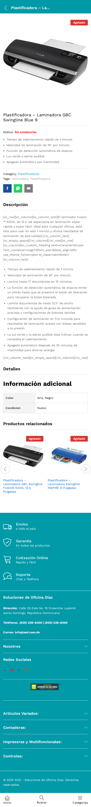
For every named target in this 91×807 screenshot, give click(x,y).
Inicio (7, 802)
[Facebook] (4, 670)
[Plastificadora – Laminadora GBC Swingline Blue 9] (7, 188)
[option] (23, 468)
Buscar (42, 802)
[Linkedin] (19, 670)
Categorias (80, 802)
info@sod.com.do (27, 632)
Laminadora (19, 178)
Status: (8, 132)
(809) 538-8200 (55, 622)
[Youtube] (11, 670)
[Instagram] (26, 670)
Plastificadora (40, 178)
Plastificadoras (28, 174)
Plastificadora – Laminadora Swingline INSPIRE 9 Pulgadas (64, 484)
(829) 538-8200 (30, 622)
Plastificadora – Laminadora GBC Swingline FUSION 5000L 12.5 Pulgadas (23, 486)
